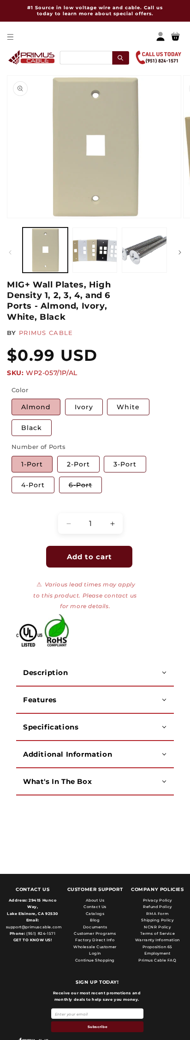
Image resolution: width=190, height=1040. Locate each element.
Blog (95, 920)
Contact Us (95, 906)
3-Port (125, 464)
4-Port (33, 485)
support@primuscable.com (33, 927)
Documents (95, 927)
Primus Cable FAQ (157, 960)
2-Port (78, 464)
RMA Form (157, 913)
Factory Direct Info (94, 940)
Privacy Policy (157, 900)
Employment (157, 953)
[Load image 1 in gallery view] (45, 250)
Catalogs (95, 913)
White (128, 407)
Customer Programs (95, 933)
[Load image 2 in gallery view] (95, 250)
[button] (9, 36)
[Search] (120, 57)
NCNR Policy (157, 927)
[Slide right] (180, 252)
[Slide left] (10, 252)
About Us (95, 900)
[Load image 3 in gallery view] (144, 250)
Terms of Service (157, 933)
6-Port (85, 486)
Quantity (26, 505)
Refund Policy (157, 906)
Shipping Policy (157, 920)
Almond (36, 407)
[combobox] (94, 57)
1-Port (32, 464)
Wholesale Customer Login (95, 950)
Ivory (84, 407)
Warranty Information (157, 940)
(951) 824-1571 (40, 933)
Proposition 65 (157, 946)
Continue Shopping (95, 960)
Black (31, 428)
